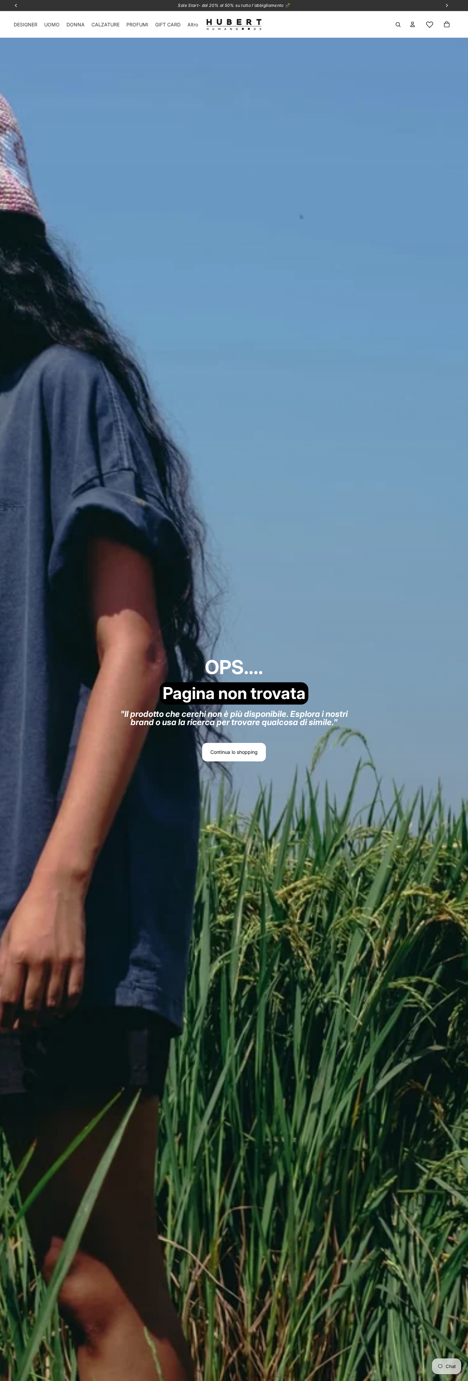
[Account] (412, 24)
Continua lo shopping (234, 752)
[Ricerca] (398, 24)
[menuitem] (192, 24)
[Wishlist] (429, 25)
